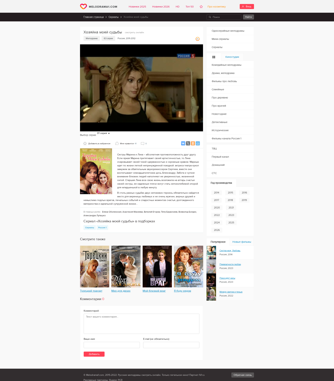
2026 (217, 230)
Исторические (220, 130)
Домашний (218, 164)
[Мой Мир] (198, 143)
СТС (214, 173)
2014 (216, 192)
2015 (230, 192)
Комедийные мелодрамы (226, 64)
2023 (231, 215)
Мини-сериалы (220, 39)
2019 (244, 200)
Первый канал (220, 156)
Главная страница (94, 16)
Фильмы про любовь (224, 81)
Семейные (218, 89)
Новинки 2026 (161, 6)
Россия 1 (102, 227)
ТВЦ (214, 148)
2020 (217, 207)
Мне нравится (128, 143)
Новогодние (219, 114)
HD (178, 6)
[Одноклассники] (193, 143)
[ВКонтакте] (183, 143)
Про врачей (219, 105)
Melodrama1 (98, 6)
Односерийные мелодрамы (228, 30)
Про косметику (216, 6)
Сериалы (114, 16)
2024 (217, 222)
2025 (231, 222)
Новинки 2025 (137, 6)
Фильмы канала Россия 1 (226, 138)
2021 (231, 207)
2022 (217, 215)
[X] (188, 143)
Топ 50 (190, 6)
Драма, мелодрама (223, 73)
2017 (216, 200)
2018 (230, 200)
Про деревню (220, 97)
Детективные (219, 122)
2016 (244, 192)
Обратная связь (243, 375)
